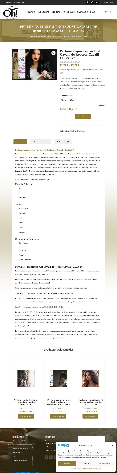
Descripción (20, 142)
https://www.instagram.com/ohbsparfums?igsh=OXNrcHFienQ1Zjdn (39, 307)
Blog (93, 12)
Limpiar (102, 105)
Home (31, 36)
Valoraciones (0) (63, 142)
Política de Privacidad (88, 468)
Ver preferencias (104, 464)
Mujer (43, 36)
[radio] (64, 100)
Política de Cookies (76, 468)
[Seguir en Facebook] (87, 2)
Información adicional (41, 142)
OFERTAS (56, 12)
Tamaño (63, 95)
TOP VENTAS (43, 12)
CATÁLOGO (82, 12)
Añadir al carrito (83, 116)
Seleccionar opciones (25, 416)
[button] (112, 446)
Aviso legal (98, 468)
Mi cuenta (109, 2)
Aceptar (67, 464)
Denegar (86, 464)
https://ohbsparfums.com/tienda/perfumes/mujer (32, 179)
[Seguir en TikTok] (97, 2)
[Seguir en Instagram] (92, 2)
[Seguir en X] (51, 457)
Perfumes (37, 36)
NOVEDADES (69, 12)
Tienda (31, 12)
